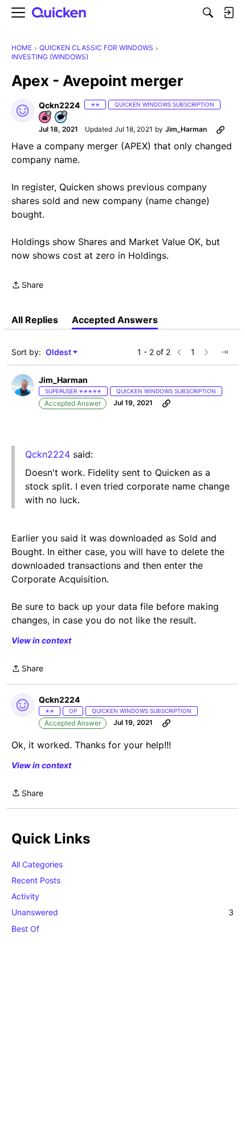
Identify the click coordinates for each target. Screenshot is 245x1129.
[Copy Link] (220, 129)
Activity (25, 896)
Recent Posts (35, 880)
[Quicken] (59, 12)
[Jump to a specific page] (224, 352)
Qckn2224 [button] (59, 105)
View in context (41, 640)
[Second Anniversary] (45, 117)
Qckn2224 (47, 454)
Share (27, 286)
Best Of (25, 929)
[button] (22, 110)
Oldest (59, 352)
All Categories (37, 864)
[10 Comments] (61, 117)
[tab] (35, 319)
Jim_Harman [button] (186, 129)
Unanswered (122, 912)
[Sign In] (228, 12)
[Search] (208, 12)
